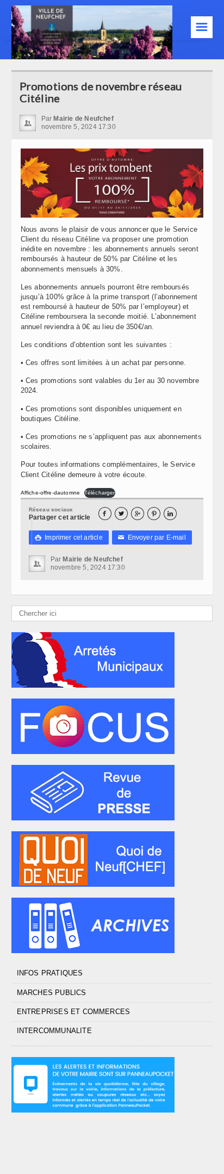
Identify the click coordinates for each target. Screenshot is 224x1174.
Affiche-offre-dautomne (50, 493)
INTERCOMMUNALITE (54, 1031)
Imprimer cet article (69, 537)
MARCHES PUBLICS (51, 992)
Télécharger (99, 493)
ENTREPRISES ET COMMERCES (73, 1012)
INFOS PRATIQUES (50, 973)
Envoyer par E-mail (152, 537)
